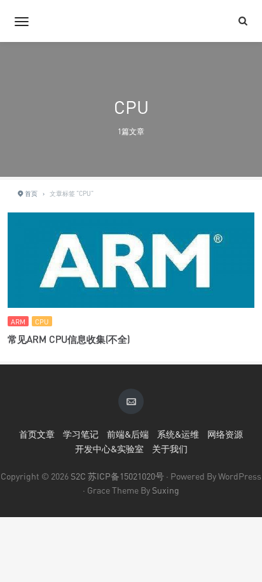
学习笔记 (81, 434)
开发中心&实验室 (109, 448)
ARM (18, 321)
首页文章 (37, 434)
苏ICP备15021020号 (126, 476)
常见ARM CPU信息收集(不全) (69, 339)
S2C (78, 476)
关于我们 (170, 448)
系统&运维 (178, 434)
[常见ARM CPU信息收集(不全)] (131, 261)
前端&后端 (128, 434)
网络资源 (225, 434)
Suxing (165, 490)
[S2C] (131, 21)
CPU (42, 321)
